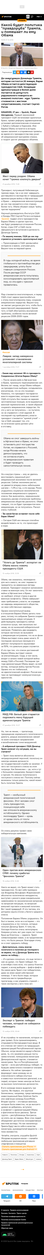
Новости (5, 1155)
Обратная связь (7, 1228)
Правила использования (19, 1210)
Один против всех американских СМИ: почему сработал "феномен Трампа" (22, 873)
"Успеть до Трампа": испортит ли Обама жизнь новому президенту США (22, 565)
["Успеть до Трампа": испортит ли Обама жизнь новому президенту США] (22, 544)
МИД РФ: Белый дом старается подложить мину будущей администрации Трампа (21, 717)
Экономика (18, 1190)
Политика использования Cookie (13, 1220)
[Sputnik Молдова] (7, 17)
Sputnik (5, 218)
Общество (30, 1190)
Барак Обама (19, 1159)
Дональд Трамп (7, 1159)
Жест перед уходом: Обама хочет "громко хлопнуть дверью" (22, 178)
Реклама (4, 1213)
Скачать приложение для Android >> (19, 1149)
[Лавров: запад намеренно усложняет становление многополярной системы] (22, 335)
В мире (22, 1155)
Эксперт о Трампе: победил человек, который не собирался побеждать (21, 1023)
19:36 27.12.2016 (7, 40)
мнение (38, 1159)
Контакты (12, 1213)
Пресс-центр (22, 1213)
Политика (14, 1155)
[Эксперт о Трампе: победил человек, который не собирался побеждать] (22, 1002)
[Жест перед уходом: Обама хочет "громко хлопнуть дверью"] (22, 158)
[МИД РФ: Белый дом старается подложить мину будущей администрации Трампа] (22, 696)
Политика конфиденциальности (13, 1216)
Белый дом (29, 1159)
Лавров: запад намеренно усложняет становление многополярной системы (18, 359)
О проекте (5, 1210)
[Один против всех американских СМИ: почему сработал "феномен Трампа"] (22, 852)
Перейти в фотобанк (30, 68)
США (38, 1155)
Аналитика (30, 1155)
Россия (6, 352)
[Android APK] (8, 1234)
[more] (40, 184)
